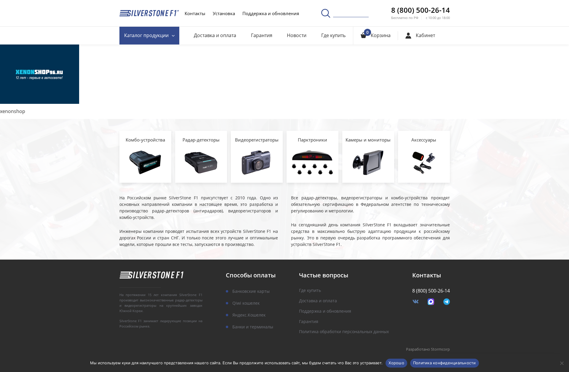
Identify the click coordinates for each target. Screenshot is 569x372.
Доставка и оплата (215, 35)
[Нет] (562, 363)
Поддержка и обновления (270, 13)
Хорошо (396, 362)
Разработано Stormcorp (428, 349)
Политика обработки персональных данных (344, 331)
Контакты (195, 13)
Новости (296, 35)
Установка (224, 13)
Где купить (333, 35)
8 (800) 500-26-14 (420, 10)
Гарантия (261, 35)
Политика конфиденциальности (444, 362)
